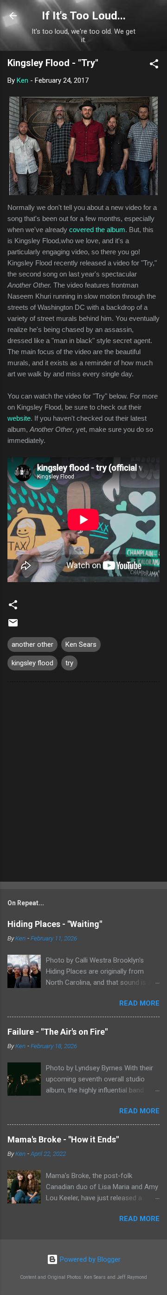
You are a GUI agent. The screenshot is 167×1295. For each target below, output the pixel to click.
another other (32, 644)
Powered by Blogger (89, 1259)
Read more (139, 1003)
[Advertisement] (83, 783)
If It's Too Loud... (84, 15)
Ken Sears (80, 644)
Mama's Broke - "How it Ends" (63, 1139)
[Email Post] (13, 626)
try (69, 663)
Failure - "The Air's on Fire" (57, 1032)
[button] (154, 65)
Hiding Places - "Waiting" (54, 924)
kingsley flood (32, 663)
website (19, 418)
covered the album (97, 229)
